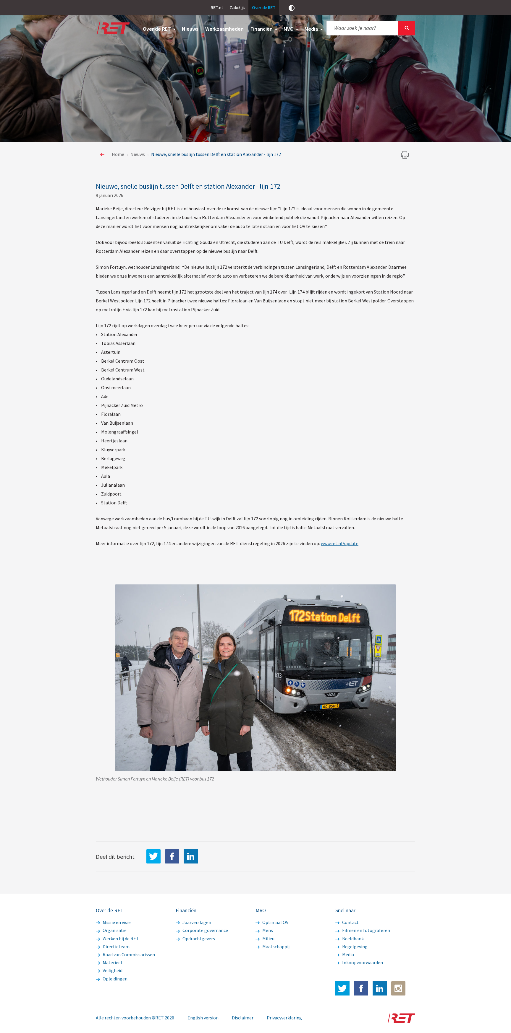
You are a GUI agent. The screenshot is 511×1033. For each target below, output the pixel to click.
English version (203, 1018)
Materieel (112, 962)
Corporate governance (205, 930)
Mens (267, 930)
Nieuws (190, 28)
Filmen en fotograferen (365, 930)
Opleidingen (114, 979)
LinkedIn (191, 856)
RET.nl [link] (216, 7)
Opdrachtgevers (198, 938)
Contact (350, 922)
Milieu (267, 938)
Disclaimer (242, 1018)
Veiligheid (112, 970)
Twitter (342, 988)
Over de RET (157, 28)
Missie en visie (116, 922)
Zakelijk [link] (237, 7)
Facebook (361, 988)
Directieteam (116, 946)
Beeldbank (352, 938)
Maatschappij (275, 946)
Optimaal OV (274, 922)
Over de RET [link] (264, 7)
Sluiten (406, 28)
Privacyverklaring (284, 1018)
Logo (113, 28)
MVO (289, 28)
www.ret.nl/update (339, 543)
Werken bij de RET (120, 938)
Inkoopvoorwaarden (362, 962)
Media (312, 28)
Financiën (262, 28)
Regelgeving (354, 946)
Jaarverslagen (196, 922)
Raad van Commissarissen (128, 954)
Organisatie (114, 930)
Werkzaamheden (224, 28)
